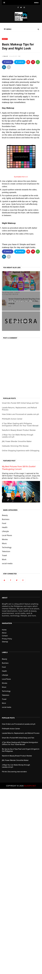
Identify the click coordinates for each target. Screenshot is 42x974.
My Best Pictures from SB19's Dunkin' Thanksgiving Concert (19, 467)
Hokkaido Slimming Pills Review (15, 446)
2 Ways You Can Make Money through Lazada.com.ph (17, 435)
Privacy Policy (7, 639)
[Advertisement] (21, 881)
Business (5, 519)
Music (4, 543)
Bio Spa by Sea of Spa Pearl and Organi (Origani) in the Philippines (20, 750)
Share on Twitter (20, 62)
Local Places (7, 535)
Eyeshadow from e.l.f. (21, 177)
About (4, 633)
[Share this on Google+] (33, 62)
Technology (6, 547)
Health (4, 527)
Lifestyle (5, 531)
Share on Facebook (8, 62)
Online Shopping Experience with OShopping (20, 450)
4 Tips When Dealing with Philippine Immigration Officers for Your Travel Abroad (20, 424)
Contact (5, 636)
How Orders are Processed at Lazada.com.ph (20, 414)
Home (4, 630)
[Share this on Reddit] (28, 62)
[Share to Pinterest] (9, 67)
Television (6, 551)
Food (4, 523)
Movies (5, 539)
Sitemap (5, 642)
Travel (4, 555)
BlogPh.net (30, 786)
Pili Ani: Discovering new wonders (14, 772)
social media (7, 563)
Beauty (5, 39)
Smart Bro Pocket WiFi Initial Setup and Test (20, 403)
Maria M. (6, 56)
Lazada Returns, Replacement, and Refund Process (19, 408)
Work (4, 559)
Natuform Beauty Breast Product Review (18, 430)
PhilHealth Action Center (12, 419)
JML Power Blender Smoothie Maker (17, 441)
